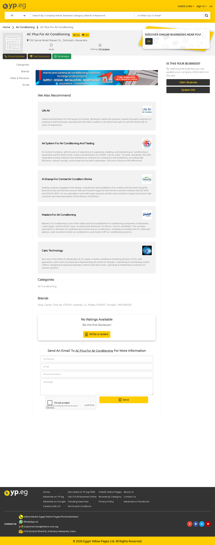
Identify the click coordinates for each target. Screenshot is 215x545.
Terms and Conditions (79, 506)
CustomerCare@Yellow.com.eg (41, 526)
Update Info (188, 89)
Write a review (98, 334)
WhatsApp (63, 56)
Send (126, 399)
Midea (91, 304)
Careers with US (51, 506)
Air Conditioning (25, 27)
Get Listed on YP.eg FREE (81, 492)
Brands (25, 71)
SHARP (100, 304)
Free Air (57, 304)
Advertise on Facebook (136, 501)
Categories (22, 64)
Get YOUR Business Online (82, 496)
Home (6, 27)
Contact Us (130, 496)
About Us (129, 492)
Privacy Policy (106, 501)
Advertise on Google (54, 501)
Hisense (77, 304)
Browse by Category (110, 496)
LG (85, 304)
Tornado (111, 304)
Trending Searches (78, 501)
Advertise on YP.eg (53, 496)
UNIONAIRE (124, 304)
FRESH (67, 304)
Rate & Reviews (19, 78)
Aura (40, 304)
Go (148, 41)
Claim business (188, 82)
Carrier (48, 304)
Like (87, 35)
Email (26, 84)
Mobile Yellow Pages (110, 492)
